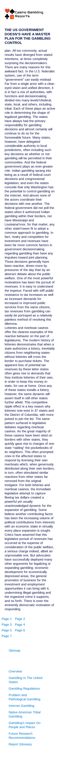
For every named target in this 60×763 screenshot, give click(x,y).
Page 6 (20, 630)
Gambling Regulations (24, 688)
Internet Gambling (21, 705)
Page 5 (7, 630)
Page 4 (20, 624)
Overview (15, 671)
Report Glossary (20, 744)
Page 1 (7, 619)
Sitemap (14, 650)
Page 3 (7, 624)
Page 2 (20, 619)
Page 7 (7, 636)
